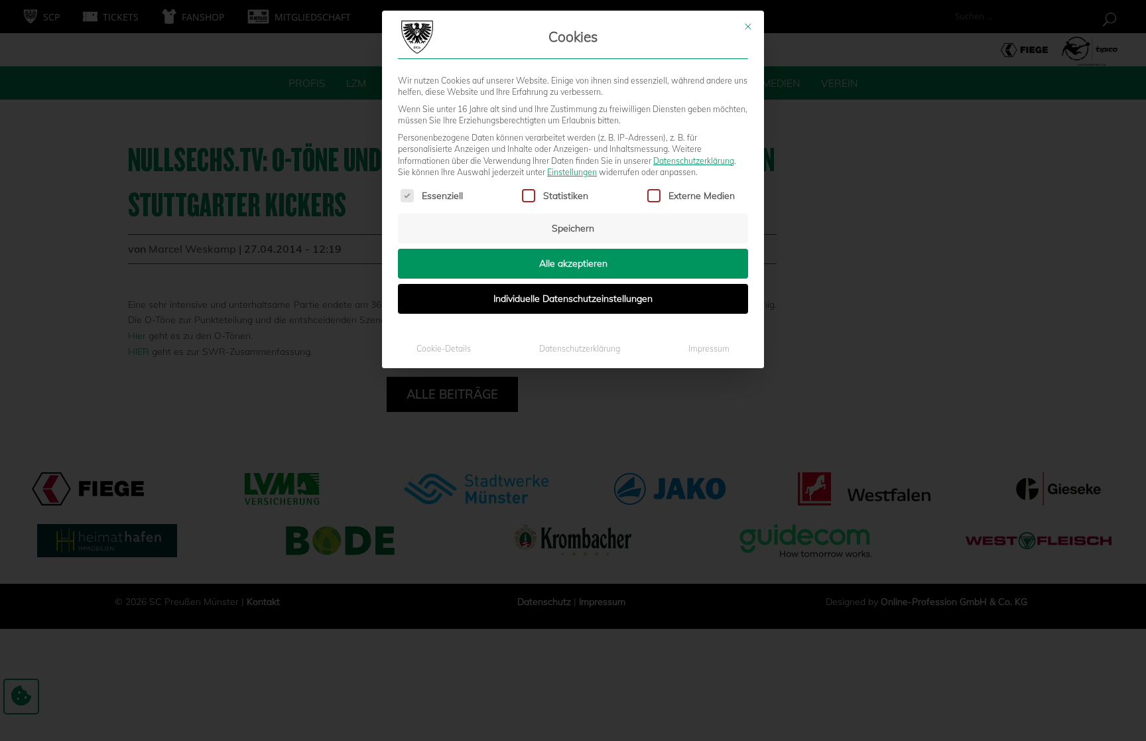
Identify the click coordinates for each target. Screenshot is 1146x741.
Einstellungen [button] (572, 172)
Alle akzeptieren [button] (573, 263)
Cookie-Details (443, 349)
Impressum (709, 349)
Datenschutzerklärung (693, 161)
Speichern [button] (573, 228)
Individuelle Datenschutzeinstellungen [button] (573, 298)
